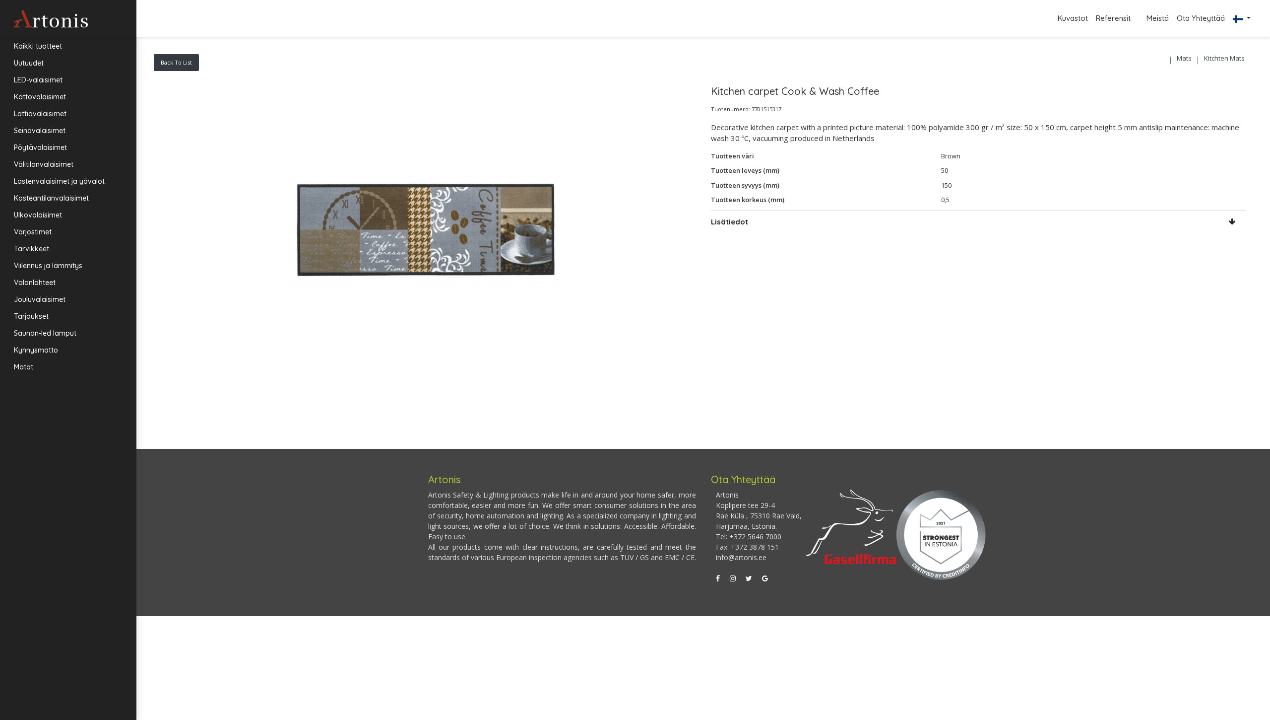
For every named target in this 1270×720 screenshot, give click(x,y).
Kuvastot (1073, 18)
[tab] (978, 221)
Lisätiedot (729, 221)
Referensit (1114, 18)
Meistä (1157, 18)
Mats (1184, 58)
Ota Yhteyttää (1201, 18)
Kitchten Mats (1224, 58)
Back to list (176, 62)
